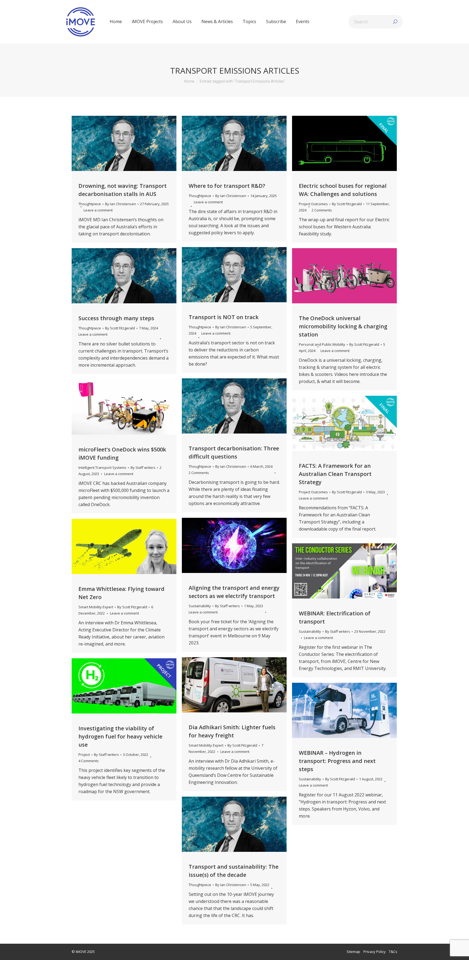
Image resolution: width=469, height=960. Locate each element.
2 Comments (322, 210)
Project (84, 754)
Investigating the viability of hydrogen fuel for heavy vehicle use (120, 736)
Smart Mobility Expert (95, 606)
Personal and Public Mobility (322, 344)
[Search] (395, 22)
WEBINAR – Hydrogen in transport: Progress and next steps (337, 761)
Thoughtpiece (89, 203)
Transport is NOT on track (224, 317)
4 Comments (88, 760)
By (120, 203)
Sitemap (353, 951)
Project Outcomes (313, 203)
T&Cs (393, 951)
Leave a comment (98, 210)
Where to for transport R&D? (227, 185)
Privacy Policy (374, 951)
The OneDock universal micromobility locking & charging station (343, 326)
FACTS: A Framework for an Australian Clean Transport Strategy (335, 474)
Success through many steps (116, 318)
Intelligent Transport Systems (102, 467)
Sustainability (200, 605)
